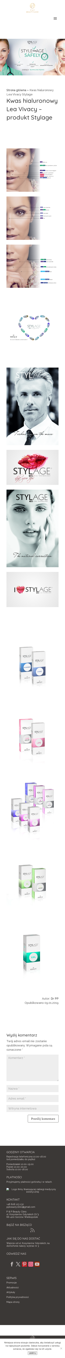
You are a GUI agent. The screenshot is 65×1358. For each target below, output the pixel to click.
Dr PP (55, 998)
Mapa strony (13, 1302)
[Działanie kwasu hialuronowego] (32, 239)
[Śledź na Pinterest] (24, 1264)
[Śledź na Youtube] (37, 1264)
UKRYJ (32, 1353)
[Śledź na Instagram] (30, 1264)
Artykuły (10, 1292)
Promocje (11, 1282)
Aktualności (12, 1287)
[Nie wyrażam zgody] (61, 1348)
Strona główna (16, 90)
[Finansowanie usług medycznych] (32, 1192)
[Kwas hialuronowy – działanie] (32, 191)
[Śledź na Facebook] (11, 1264)
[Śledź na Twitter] (18, 1264)
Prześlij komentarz (43, 1118)
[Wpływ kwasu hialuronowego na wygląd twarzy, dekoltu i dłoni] (32, 287)
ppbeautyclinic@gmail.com (20, 1207)
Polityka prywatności (17, 1297)
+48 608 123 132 (15, 1204)
